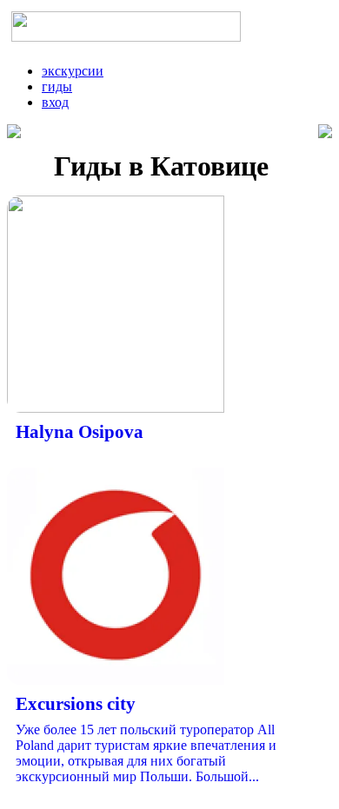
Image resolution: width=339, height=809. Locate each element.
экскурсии (72, 70)
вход (55, 102)
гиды (57, 86)
